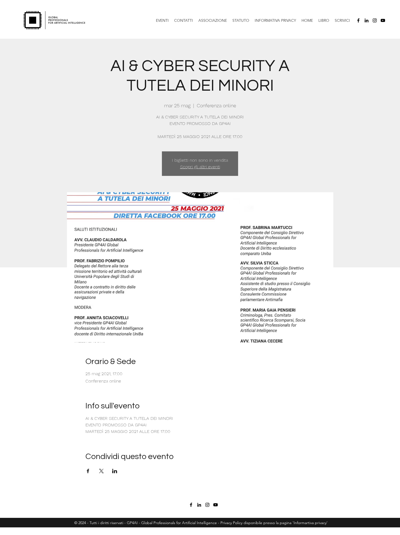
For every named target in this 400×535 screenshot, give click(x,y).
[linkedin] (366, 20)
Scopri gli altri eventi (200, 166)
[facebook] (358, 20)
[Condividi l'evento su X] (101, 471)
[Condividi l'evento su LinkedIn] (114, 471)
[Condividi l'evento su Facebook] (88, 471)
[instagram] (374, 20)
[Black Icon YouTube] (383, 20)
